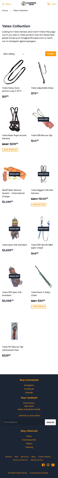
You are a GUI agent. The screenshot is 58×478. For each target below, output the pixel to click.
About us (25, 456)
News (29, 436)
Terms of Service (20, 460)
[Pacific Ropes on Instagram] (48, 465)
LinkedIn (29, 392)
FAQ (16, 456)
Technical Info (29, 439)
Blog (34, 456)
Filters (50, 54)
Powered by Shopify (39, 473)
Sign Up (50, 422)
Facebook (29, 389)
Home (5, 10)
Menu (8, 4)
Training (29, 447)
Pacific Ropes (44, 456)
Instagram (29, 385)
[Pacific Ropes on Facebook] (43, 465)
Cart (53, 4)
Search (8, 456)
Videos (29, 443)
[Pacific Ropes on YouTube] (53, 465)
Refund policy (37, 460)
